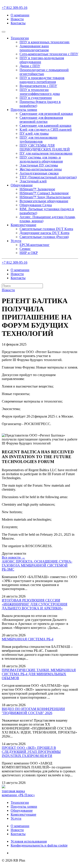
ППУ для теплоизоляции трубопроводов (38, 139)
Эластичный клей (33, 181)
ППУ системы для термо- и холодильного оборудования (41, 159)
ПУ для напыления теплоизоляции (46, 153)
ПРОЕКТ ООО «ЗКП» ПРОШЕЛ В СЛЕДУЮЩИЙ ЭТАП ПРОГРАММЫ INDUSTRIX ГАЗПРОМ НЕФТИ (31, 752)
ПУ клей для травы (34, 133)
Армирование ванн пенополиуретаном (34, 48)
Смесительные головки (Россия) (44, 237)
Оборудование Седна (36, 205)
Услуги (16, 818)
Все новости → (13, 557)
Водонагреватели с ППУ (38, 86)
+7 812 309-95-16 (14, 7)
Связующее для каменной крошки (45, 125)
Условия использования (29, 841)
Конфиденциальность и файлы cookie (39, 845)
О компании (20, 15)
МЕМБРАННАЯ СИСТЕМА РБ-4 (27, 639)
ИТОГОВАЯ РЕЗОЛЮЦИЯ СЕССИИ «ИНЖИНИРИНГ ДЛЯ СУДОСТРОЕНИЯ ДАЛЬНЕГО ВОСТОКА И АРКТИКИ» (34, 604)
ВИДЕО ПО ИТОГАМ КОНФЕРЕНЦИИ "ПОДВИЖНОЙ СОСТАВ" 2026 (33, 711)
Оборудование (22, 810)
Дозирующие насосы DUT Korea (44, 233)
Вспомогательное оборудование (44, 201)
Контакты (18, 23)
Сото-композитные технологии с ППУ (49, 54)
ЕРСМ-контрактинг (35, 245)
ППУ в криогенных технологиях (45, 42)
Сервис (25, 249)
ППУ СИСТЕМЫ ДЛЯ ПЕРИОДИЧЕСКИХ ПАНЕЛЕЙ (45, 147)
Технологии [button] (20, 38)
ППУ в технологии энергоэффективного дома (40, 92)
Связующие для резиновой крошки (46, 113)
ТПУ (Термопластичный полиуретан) (48, 177)
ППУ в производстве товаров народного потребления (42, 80)
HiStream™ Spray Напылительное (45, 197)
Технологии (20, 802)
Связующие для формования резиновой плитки (41, 119)
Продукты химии (24, 806)
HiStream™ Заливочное (37, 189)
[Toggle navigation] (3, 31)
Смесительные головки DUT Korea (46, 229)
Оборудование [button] (22, 185)
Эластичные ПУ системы (39, 165)
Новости (17, 19)
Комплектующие (23, 814)
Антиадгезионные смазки (39, 173)
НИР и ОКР (29, 253)
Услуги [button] (16, 241)
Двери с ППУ (30, 66)
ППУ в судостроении (36, 98)
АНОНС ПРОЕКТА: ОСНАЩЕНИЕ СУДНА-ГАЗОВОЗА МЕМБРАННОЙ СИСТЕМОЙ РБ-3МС (37, 565)
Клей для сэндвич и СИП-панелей (46, 129)
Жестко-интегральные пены (41, 169)
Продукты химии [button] (24, 110)
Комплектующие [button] (23, 225)
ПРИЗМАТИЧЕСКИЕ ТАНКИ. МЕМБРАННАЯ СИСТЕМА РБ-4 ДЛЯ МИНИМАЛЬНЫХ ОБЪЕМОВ (39, 674)
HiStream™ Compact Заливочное (44, 193)
